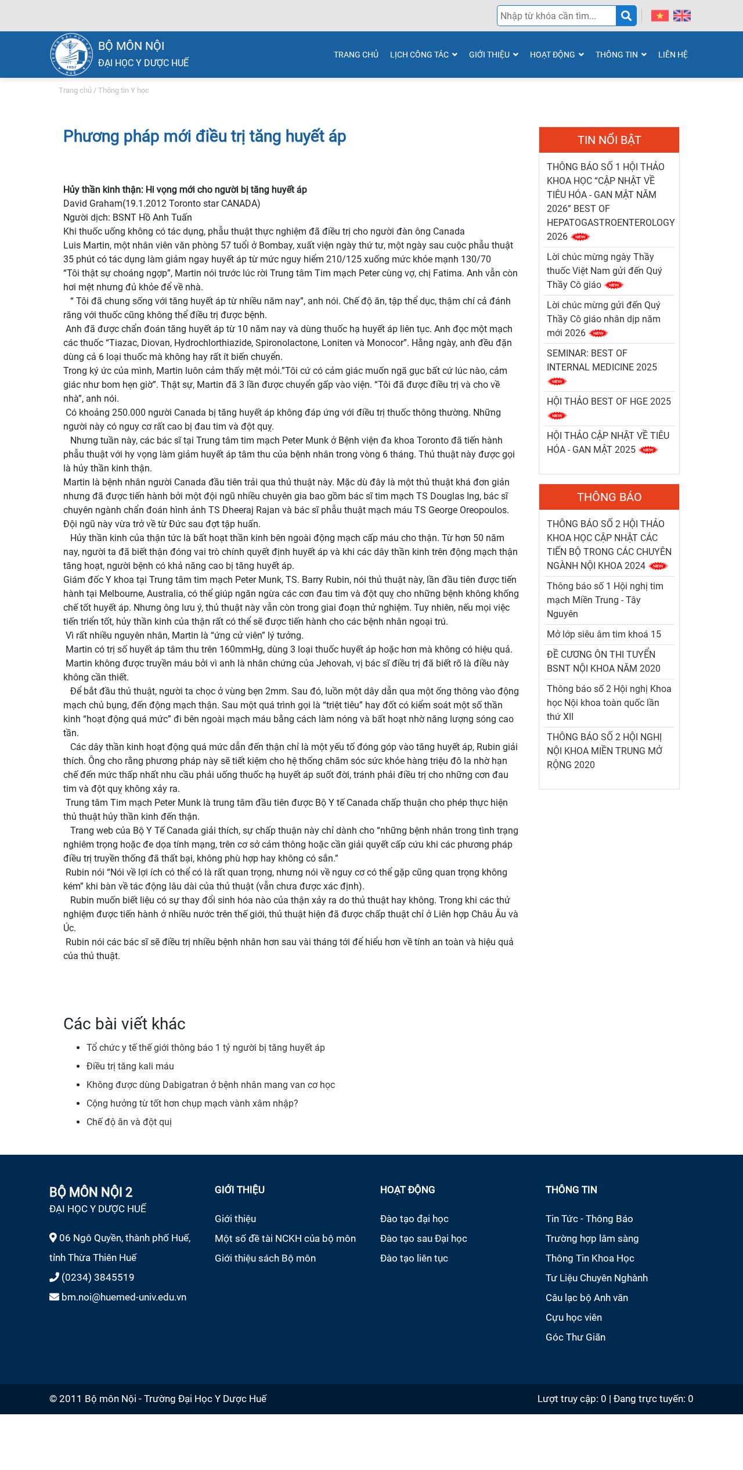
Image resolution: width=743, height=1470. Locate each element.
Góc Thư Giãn (575, 1337)
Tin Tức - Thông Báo (589, 1218)
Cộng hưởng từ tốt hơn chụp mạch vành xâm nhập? (192, 1103)
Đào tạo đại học (414, 1218)
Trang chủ (75, 90)
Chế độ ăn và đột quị (129, 1121)
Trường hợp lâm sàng (592, 1238)
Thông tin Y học (123, 90)
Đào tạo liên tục (414, 1258)
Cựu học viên (574, 1317)
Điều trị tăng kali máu (130, 1066)
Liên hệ (673, 54)
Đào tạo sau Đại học (423, 1238)
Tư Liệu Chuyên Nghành (597, 1278)
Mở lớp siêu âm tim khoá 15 (604, 634)
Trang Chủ (356, 54)
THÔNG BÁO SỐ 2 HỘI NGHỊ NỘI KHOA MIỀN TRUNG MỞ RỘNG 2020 (604, 751)
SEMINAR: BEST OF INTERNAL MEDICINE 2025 (602, 360)
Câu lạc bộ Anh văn (587, 1297)
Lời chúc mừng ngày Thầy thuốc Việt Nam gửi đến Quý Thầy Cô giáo (604, 270)
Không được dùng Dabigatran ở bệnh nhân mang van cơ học (210, 1084)
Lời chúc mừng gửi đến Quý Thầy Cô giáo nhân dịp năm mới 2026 (604, 319)
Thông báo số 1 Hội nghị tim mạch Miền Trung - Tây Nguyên (605, 600)
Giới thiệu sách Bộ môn (265, 1258)
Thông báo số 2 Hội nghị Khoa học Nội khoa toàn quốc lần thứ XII (609, 702)
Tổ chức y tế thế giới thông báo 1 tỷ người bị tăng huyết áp (205, 1047)
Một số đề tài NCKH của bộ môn (285, 1238)
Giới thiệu (235, 1218)
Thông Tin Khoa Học (590, 1258)
